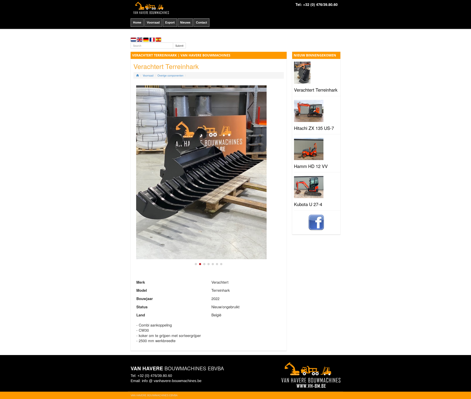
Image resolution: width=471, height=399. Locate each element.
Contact (201, 22)
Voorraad (153, 22)
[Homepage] (137, 75)
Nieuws (185, 22)
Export (170, 22)
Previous (130, 171)
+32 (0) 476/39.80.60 (320, 4)
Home (137, 22)
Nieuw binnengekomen (315, 55)
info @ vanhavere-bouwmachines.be (171, 381)
